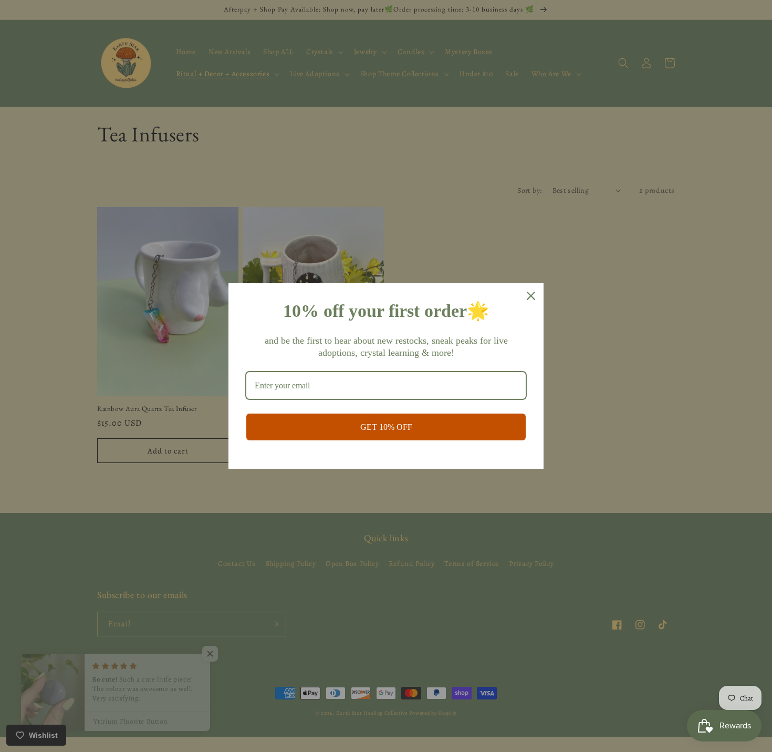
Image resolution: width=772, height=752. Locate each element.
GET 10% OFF (386, 427)
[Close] (531, 295)
